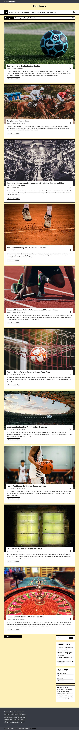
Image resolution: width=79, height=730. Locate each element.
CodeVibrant (33, 728)
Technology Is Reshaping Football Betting (23, 66)
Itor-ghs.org (39, 6)
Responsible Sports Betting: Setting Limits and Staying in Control (32, 310)
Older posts (8, 636)
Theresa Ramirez (19, 68)
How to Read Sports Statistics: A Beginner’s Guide (26, 486)
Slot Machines (51, 12)
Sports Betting (14, 12)
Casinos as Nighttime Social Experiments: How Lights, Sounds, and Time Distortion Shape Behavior (40, 18)
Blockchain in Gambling (38, 12)
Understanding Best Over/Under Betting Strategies (27, 427)
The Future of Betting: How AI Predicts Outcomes (26, 247)
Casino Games (24, 12)
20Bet (58, 687)
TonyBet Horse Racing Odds (18, 121)
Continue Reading (14, 79)
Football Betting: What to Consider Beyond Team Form (28, 372)
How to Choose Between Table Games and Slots (25, 617)
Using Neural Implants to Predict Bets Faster (24, 549)
